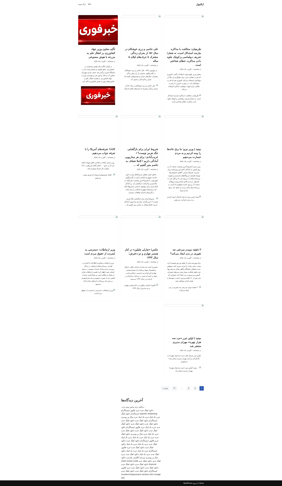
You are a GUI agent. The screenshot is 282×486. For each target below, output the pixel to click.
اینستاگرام (135, 414)
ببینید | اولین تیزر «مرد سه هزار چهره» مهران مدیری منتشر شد (186, 342)
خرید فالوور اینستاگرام (130, 410)
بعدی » (165, 388)
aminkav (196, 69)
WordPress (187, 483)
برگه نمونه (82, 4)
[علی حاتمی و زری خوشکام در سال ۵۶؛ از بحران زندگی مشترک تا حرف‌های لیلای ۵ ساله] (141, 30)
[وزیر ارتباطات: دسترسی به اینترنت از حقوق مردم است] (98, 230)
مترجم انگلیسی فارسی (135, 457)
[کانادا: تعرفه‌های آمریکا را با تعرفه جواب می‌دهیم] (98, 130)
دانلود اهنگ (125, 414)
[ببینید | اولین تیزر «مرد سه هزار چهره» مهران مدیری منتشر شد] (184, 319)
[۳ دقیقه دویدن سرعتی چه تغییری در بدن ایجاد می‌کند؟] (184, 230)
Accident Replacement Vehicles (135, 474)
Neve (202, 483)
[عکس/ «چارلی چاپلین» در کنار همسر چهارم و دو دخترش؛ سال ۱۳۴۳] (141, 230)
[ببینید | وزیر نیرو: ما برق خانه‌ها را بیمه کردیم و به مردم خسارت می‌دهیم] (184, 130)
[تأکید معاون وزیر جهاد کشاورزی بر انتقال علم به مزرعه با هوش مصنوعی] (98, 30)
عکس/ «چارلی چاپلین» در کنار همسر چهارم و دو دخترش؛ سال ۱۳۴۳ (141, 253)
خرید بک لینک (154, 417)
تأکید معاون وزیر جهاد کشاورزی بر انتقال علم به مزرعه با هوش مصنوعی (101, 52)
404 (89, 4)
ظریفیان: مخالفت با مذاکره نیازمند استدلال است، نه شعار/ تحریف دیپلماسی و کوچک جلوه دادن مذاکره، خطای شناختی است (184, 56)
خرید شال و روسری (129, 417)
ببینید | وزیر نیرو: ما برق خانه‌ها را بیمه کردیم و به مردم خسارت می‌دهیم (184, 153)
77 (174, 388)
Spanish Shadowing (148, 414)
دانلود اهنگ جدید (146, 410)
